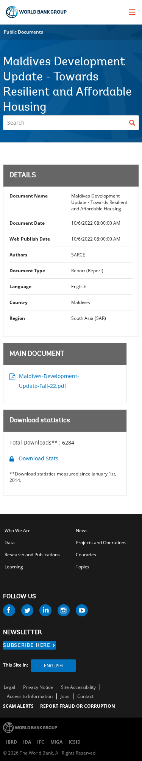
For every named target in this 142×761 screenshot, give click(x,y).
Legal (9, 687)
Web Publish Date (29, 239)
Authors (18, 255)
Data (10, 542)
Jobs (65, 696)
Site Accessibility (78, 687)
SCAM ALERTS (18, 706)
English (53, 665)
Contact (85, 696)
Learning (14, 566)
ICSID (75, 742)
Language (20, 286)
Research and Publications (32, 554)
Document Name (28, 196)
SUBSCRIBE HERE (26, 644)
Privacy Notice (38, 687)
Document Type (27, 270)
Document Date (27, 223)
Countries (86, 554)
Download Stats (38, 458)
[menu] (132, 12)
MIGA (56, 742)
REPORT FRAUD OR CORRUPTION (77, 706)
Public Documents (23, 32)
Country (18, 302)
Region (17, 318)
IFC (40, 742)
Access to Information (30, 696)
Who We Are (18, 530)
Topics (82, 566)
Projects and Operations (101, 542)
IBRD (11, 742)
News (81, 530)
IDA (27, 742)
